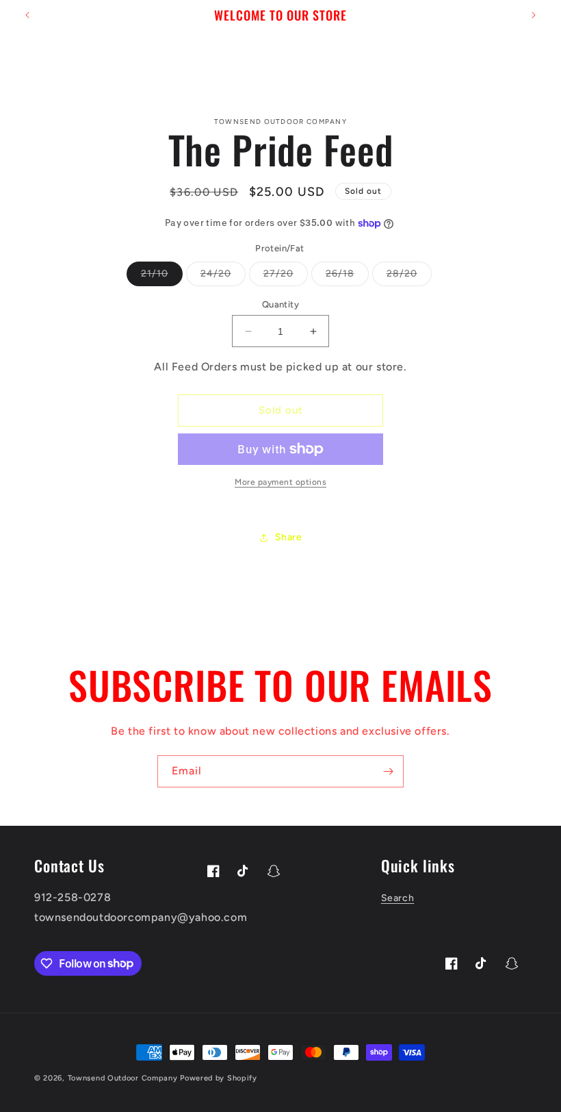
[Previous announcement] (27, 15)
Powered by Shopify (218, 1078)
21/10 (162, 276)
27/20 (285, 276)
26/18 (347, 276)
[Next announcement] (534, 15)
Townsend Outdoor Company (124, 1078)
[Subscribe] (388, 771)
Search (398, 898)
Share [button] (288, 537)
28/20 (409, 276)
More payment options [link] (280, 482)
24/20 (223, 276)
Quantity (280, 304)
